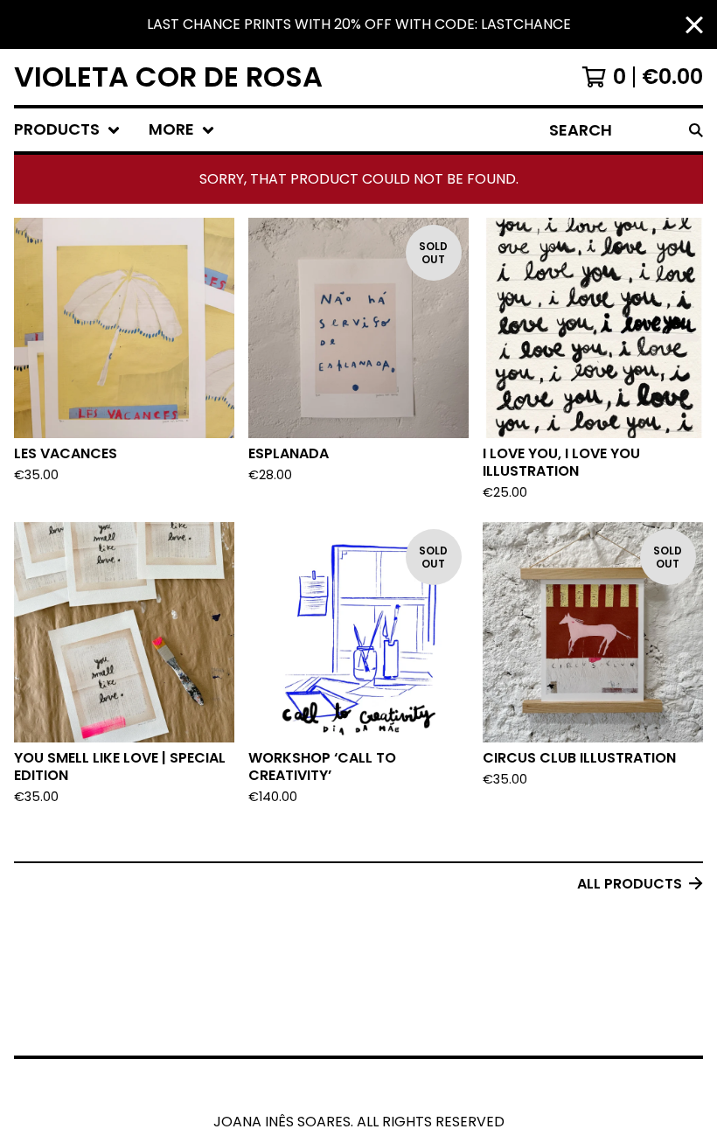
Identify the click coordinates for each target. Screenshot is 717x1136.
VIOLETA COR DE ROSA (168, 77)
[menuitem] (67, 129)
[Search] (696, 129)
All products (629, 884)
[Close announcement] (694, 25)
